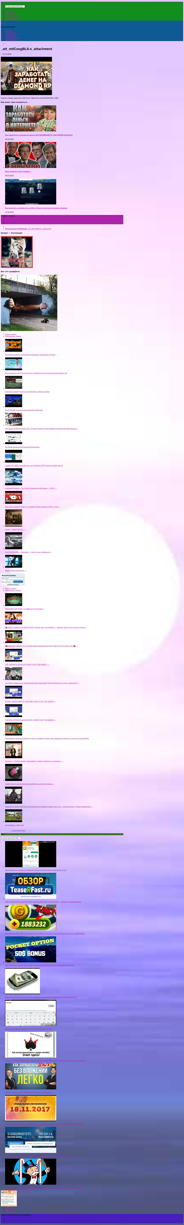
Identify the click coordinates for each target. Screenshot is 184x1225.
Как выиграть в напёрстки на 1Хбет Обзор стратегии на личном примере (36, 208)
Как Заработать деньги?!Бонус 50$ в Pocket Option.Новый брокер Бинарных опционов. (39, 965)
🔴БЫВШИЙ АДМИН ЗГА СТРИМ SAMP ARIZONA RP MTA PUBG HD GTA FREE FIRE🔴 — (41, 646)
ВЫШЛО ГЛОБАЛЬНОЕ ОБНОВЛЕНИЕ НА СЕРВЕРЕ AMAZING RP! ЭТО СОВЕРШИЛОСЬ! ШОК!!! (44, 1124)
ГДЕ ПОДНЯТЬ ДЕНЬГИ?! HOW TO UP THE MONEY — (27, 664)
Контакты (8, 1211)
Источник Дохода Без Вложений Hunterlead (22, 447)
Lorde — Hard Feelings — (15, 529)
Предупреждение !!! (13, 18)
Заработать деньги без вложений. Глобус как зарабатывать (28, 1092)
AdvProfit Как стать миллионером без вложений (23, 410)
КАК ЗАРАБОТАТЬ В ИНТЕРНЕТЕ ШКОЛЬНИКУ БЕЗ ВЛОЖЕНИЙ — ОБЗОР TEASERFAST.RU (43, 902)
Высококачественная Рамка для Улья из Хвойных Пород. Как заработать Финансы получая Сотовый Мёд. (47, 738)
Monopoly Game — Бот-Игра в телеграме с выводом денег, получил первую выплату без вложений (44, 1188)
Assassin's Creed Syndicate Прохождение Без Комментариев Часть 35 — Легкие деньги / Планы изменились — (49, 807)
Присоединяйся (11, 20)
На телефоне (10, 12)
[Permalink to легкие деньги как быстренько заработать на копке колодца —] (13, 780)
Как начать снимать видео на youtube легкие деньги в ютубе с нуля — (32, 507)
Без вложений (10, 14)
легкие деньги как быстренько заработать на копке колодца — (29, 784)
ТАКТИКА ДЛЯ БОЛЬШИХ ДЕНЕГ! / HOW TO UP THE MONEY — (30, 720)
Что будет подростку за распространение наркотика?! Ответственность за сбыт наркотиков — (42, 683)
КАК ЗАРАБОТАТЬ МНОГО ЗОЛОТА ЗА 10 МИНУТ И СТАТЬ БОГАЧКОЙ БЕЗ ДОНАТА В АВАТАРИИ (45, 934)
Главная (8, 10)
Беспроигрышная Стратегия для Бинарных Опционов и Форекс (30, 355)
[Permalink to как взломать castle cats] (13, 821)
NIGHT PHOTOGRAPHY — (15, 571)
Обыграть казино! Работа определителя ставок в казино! (27, 392)
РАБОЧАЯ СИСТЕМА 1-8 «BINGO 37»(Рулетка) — (25, 609)
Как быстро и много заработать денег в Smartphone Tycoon (28, 1029)
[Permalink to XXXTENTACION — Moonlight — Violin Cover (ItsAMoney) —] (13, 549)
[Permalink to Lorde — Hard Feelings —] (13, 526)
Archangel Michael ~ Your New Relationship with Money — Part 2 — (31, 488)
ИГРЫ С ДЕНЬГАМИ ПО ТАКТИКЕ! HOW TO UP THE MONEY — (30, 701)
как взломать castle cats (14, 825)
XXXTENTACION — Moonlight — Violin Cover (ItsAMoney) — (28, 552)
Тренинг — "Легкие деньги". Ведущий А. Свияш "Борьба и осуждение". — (34, 761)
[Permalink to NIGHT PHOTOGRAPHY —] (13, 567)
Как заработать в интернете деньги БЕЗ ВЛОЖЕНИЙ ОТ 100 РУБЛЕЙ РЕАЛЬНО (39, 135)
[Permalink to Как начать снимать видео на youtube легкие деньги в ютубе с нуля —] (13, 503)
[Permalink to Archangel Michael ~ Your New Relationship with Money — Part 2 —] (13, 485)
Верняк (4, 3)
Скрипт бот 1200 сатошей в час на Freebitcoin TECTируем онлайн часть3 (34, 465)
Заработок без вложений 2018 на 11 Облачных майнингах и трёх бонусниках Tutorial (38, 1156)
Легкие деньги (10, 16)
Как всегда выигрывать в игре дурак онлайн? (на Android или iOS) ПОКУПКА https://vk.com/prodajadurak (46, 1061)
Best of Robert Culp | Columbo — (18, 171)
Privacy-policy (10, 1209)
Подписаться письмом (13, 584)
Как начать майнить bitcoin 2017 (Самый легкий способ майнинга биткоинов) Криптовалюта (41, 429)
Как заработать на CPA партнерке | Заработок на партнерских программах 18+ (36, 373)
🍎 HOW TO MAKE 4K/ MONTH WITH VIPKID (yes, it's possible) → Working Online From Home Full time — (46, 627)
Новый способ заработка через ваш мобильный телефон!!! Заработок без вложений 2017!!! (41, 997)
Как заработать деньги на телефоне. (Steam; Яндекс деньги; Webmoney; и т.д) (35, 870)
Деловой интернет (9, 575)
